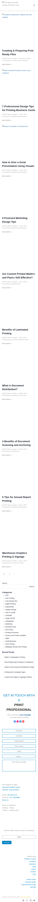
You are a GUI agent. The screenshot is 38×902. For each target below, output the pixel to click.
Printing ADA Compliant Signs (15, 672)
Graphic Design (16, 60)
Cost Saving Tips (6, 60)
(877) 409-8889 (25, 715)
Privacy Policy (23, 896)
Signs (22, 563)
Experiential (9, 607)
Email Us (5, 800)
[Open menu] (34, 5)
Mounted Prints (10, 627)
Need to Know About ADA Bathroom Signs (19, 667)
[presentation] (19, 30)
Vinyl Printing (10, 644)
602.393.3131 (12, 795)
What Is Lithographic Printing (15, 657)
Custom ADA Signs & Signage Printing (18, 677)
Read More (7, 64)
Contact (33, 872)
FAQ (34, 874)
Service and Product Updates (15, 635)
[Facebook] (23, 900)
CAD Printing (5, 395)
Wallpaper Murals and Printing (16, 647)
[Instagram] (27, 900)
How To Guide (10, 612)
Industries (32, 864)
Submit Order (31, 879)
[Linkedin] (30, 900)
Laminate (14, 339)
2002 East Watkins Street (11, 787)
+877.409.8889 (14, 797)
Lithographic (9, 621)
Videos (33, 869)
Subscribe (7, 842)
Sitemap (33, 887)
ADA (7, 595)
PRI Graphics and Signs (10, 58)
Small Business (10, 641)
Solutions (32, 861)
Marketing (24, 116)
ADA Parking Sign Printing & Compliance (19, 662)
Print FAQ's (25, 60)
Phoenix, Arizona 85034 (10, 790)
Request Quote (30, 882)
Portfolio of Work (30, 859)
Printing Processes (23, 339)
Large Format (16, 563)
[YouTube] (34, 900)
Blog (34, 867)
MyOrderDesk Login (29, 884)
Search (4, 583)
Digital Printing (16, 116)
